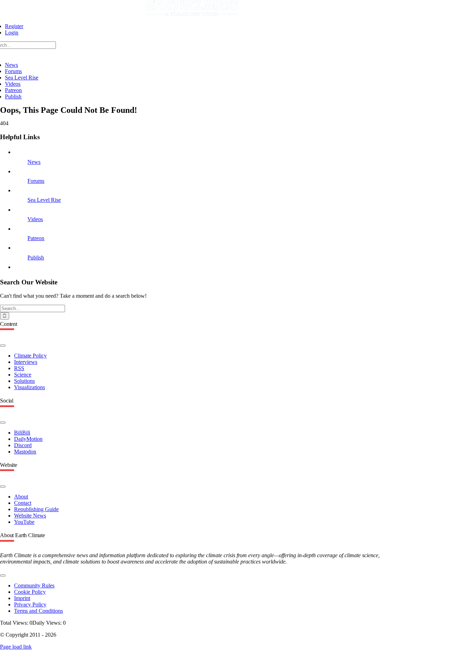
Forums (35, 181)
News (33, 162)
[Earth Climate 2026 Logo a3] (192, 14)
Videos (35, 219)
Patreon (35, 238)
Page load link (16, 647)
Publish (35, 257)
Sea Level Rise (44, 200)
